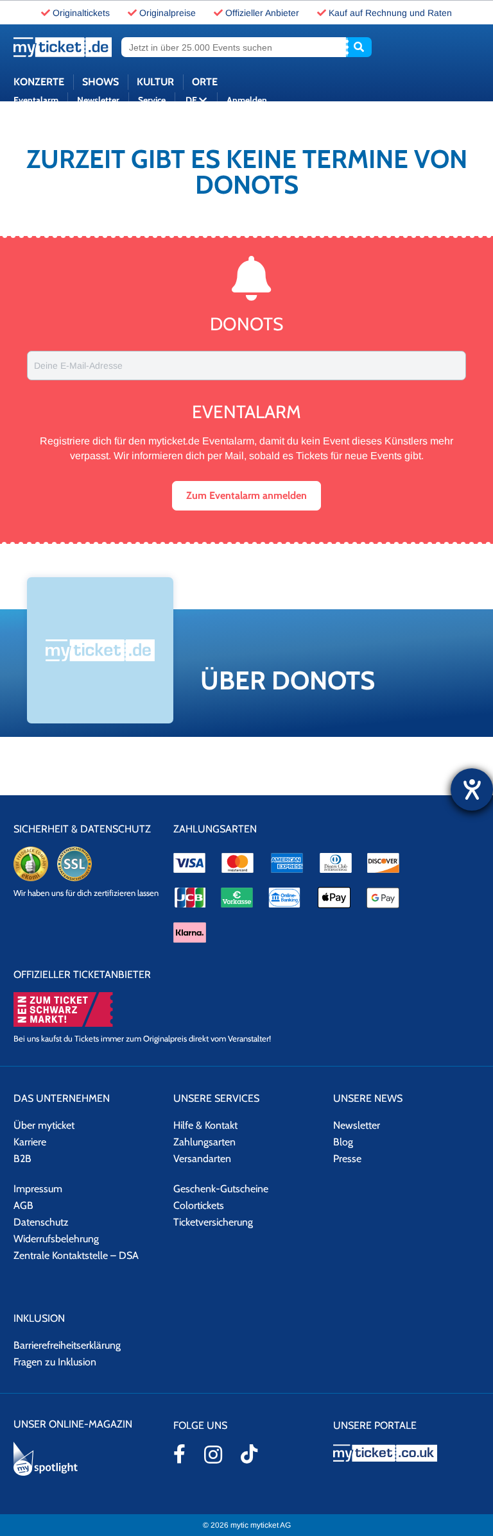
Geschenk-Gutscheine (220, 1189)
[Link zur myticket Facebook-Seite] (179, 1454)
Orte (205, 82)
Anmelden (247, 100)
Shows (100, 82)
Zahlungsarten (204, 1142)
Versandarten (202, 1158)
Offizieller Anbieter (262, 13)
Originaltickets (81, 13)
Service (152, 100)
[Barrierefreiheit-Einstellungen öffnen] (472, 789)
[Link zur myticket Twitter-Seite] (249, 1454)
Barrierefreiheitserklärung (67, 1345)
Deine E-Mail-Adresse (78, 365)
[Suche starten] (359, 47)
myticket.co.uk (406, 1453)
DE (192, 100)
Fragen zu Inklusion (54, 1362)
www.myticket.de (62, 47)
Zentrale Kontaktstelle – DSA (76, 1255)
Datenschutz (41, 1222)
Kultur (155, 82)
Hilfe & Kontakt (205, 1125)
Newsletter (98, 100)
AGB (23, 1205)
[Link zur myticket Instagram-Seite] (213, 1454)
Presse (347, 1158)
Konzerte (38, 82)
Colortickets (198, 1205)
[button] (246, 496)
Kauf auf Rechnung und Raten (390, 13)
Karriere (29, 1142)
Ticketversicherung (213, 1222)
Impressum (37, 1189)
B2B (22, 1158)
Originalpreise (167, 13)
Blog (343, 1142)
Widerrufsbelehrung (56, 1239)
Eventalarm (35, 100)
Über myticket (43, 1125)
